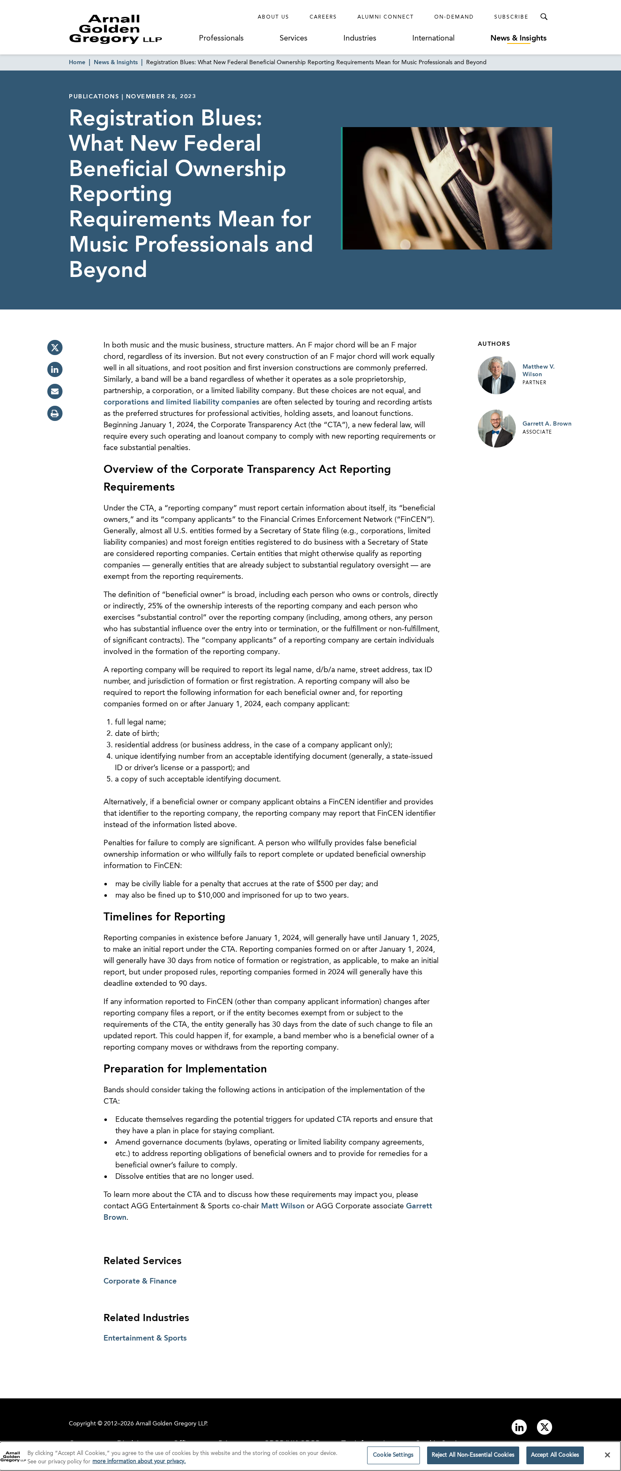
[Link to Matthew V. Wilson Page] (497, 375)
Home (77, 62)
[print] (55, 413)
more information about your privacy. (139, 1462)
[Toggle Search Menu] (543, 16)
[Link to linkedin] (519, 1427)
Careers (323, 17)
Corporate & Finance (140, 1281)
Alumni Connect (385, 17)
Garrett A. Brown (547, 424)
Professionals (221, 38)
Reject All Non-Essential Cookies (473, 1455)
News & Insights (518, 38)
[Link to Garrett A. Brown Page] (497, 429)
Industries (359, 38)
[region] (310, 1456)
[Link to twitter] (544, 1427)
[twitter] (55, 347)
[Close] (607, 1455)
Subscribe (511, 17)
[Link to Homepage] (131, 29)
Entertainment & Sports (145, 1338)
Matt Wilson (283, 1206)
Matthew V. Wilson (539, 370)
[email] (55, 391)
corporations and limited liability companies (181, 402)
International (433, 38)
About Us (273, 17)
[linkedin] (55, 369)
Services (294, 38)
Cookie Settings (393, 1455)
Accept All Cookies (555, 1455)
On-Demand (454, 17)
